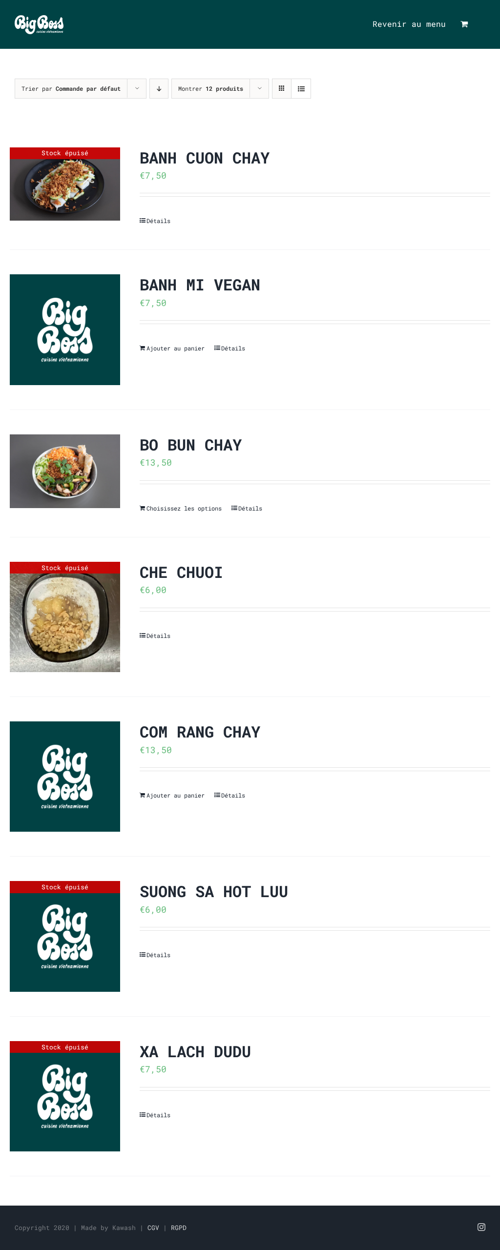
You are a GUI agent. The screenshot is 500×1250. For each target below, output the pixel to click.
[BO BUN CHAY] (65, 471)
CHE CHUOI (181, 571)
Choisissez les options (184, 508)
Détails (158, 221)
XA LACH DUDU (195, 1051)
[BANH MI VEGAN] (65, 329)
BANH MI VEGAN (200, 284)
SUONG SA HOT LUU (214, 891)
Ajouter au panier (175, 348)
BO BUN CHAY (191, 444)
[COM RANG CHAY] (65, 776)
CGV (153, 1227)
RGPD (179, 1227)
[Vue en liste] (301, 88)
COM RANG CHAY (200, 731)
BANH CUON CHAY (205, 157)
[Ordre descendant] (158, 89)
